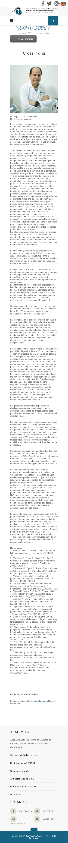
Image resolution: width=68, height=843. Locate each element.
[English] (59, 4)
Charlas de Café (19, 771)
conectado (36, 701)
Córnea (41, 26)
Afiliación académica (22, 778)
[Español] (64, 4)
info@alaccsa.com (28, 755)
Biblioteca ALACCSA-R (23, 786)
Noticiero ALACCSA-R (22, 763)
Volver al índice (25, 39)
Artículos (24, 26)
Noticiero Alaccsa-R (34, 29)
